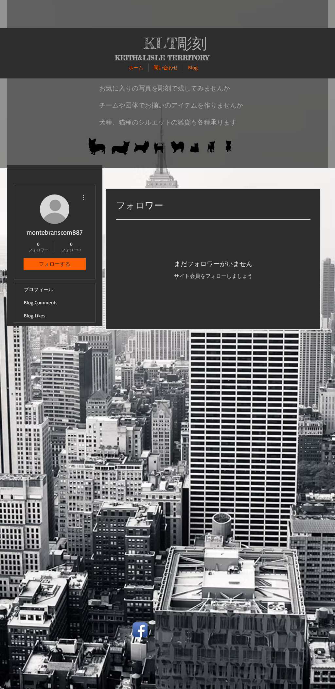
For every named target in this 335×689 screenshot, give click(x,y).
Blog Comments (41, 302)
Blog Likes (34, 315)
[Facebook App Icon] (140, 629)
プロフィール (38, 289)
